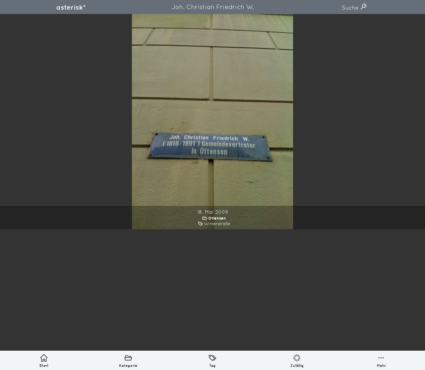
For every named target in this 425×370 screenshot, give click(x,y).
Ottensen (217, 218)
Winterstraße (217, 223)
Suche (351, 7)
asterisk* (71, 7)
